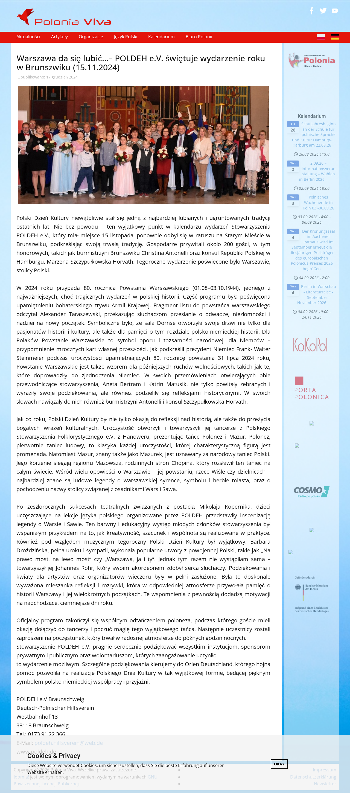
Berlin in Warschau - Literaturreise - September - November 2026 (316, 294)
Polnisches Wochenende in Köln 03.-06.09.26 (318, 202)
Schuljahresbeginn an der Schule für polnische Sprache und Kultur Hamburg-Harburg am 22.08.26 (314, 134)
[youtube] (334, 10)
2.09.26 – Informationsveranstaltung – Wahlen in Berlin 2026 (317, 171)
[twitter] (323, 10)
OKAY (279, 763)
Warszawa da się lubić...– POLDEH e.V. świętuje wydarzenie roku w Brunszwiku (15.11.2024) (141, 63)
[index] (66, 17)
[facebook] (311, 10)
